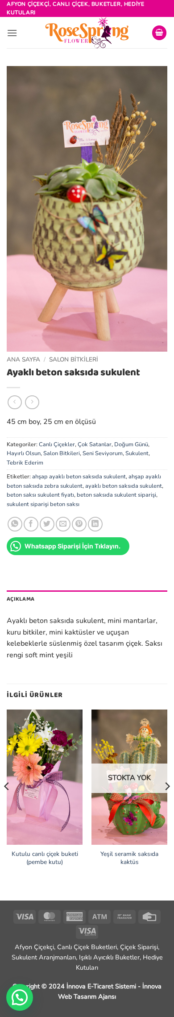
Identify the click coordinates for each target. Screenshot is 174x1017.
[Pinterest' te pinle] (79, 524)
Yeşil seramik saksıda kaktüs (129, 858)
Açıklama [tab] (20, 599)
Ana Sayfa (23, 359)
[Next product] (14, 402)
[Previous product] (32, 402)
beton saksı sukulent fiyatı (40, 495)
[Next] (167, 804)
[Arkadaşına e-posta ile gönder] (63, 524)
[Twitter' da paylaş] (47, 524)
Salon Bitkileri (73, 359)
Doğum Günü (131, 444)
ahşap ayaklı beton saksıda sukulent (79, 477)
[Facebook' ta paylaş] (31, 524)
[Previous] (7, 804)
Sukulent (137, 453)
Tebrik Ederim (25, 463)
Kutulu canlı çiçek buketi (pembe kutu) (45, 858)
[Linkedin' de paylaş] (95, 524)
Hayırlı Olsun (24, 453)
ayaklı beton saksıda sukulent (123, 486)
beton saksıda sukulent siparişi (116, 495)
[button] (12, 33)
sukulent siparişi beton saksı (43, 504)
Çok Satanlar (95, 444)
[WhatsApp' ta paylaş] (15, 524)
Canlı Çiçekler (57, 444)
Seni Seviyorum (103, 453)
